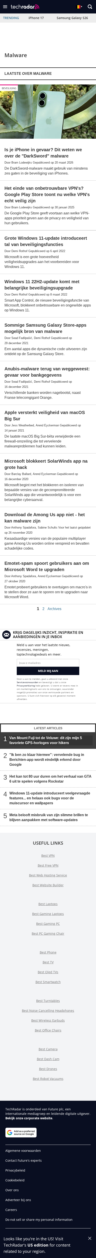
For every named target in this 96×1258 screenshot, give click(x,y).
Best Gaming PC (48, 923)
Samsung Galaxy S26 (72, 18)
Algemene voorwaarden (23, 1150)
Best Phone (48, 952)
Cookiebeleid (15, 1180)
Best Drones (48, 1069)
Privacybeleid (15, 1170)
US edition (37, 1245)
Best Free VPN (48, 865)
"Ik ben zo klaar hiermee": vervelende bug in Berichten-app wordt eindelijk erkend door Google (46, 759)
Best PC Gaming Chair (48, 933)
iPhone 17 (36, 18)
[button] (5, 6)
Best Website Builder (48, 885)
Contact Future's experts (23, 1160)
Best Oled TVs (48, 972)
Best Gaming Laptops (48, 914)
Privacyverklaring (26, 685)
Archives (54, 609)
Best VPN (48, 855)
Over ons (12, 1190)
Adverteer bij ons (18, 1200)
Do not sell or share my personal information (39, 1219)
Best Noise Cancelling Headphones (48, 1010)
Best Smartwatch (48, 982)
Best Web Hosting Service (48, 875)
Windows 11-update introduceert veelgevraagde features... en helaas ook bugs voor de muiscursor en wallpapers (49, 798)
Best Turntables (48, 1001)
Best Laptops (48, 904)
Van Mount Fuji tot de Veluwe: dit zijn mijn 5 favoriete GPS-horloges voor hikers (45, 740)
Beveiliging (9, 88)
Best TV (48, 962)
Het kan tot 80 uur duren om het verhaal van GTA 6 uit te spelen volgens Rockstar (50, 779)
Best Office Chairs (48, 1030)
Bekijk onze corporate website (28, 1118)
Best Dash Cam (48, 1059)
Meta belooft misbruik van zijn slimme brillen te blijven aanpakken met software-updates (48, 817)
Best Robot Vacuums (48, 1079)
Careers (11, 1210)
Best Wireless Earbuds (48, 1020)
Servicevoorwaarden (27, 682)
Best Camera (48, 1049)
